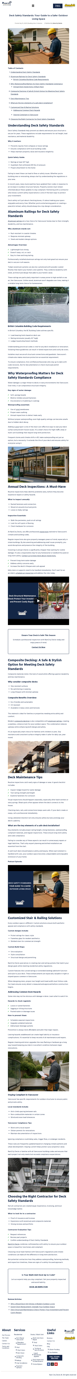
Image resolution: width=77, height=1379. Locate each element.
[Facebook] (48, 1364)
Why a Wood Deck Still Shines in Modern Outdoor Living (33, 1304)
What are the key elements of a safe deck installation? (32, 103)
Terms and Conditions (5, 1347)
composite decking (21, 721)
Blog (48, 1344)
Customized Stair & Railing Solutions (25, 107)
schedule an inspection (25, 573)
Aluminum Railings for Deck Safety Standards (28, 76)
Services (19, 1330)
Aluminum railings (15, 221)
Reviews (50, 1338)
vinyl (18, 409)
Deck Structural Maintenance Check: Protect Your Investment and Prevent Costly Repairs (40, 1311)
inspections (44, 531)
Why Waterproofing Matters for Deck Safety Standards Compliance (37, 84)
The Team (5, 1338)
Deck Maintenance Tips (20, 98)
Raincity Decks (57, 23)
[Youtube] (56, 1364)
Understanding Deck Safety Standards (25, 72)
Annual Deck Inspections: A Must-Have (28, 86)
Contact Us (6, 1343)
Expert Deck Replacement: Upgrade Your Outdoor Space (33, 1306)
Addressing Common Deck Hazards (26, 110)
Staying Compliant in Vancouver (25, 114)
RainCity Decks (13, 1244)
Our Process (6, 1335)
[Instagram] (52, 1364)
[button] (33, 6)
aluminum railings (55, 721)
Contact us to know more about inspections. (39, 555)
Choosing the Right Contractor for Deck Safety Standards (33, 119)
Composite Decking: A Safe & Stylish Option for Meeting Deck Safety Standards (38, 93)
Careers (4, 1341)
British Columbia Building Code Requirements (31, 79)
